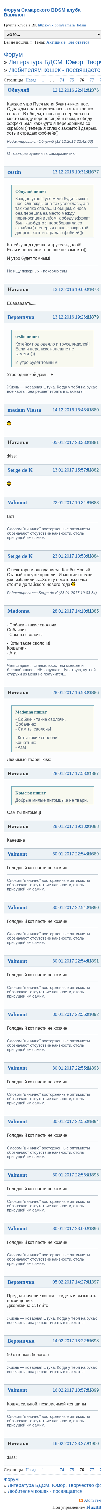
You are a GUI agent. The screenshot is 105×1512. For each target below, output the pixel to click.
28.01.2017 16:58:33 (72, 692)
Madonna (19, 611)
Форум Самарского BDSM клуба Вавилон (42, 12)
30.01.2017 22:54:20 (72, 854)
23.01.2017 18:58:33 (72, 556)
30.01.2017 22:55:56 (72, 1121)
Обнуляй (19, 90)
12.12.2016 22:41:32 (72, 90)
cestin (14, 172)
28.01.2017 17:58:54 (72, 773)
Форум (13, 54)
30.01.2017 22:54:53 (72, 961)
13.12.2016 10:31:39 (72, 172)
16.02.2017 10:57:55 (72, 1390)
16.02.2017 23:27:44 (72, 1443)
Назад (31, 80)
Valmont (17, 502)
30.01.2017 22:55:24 (72, 1068)
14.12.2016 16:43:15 (72, 410)
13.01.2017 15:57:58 (72, 470)
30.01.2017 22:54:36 (72, 907)
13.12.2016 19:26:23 (72, 317)
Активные (55, 42)
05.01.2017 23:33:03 (72, 442)
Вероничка (21, 317)
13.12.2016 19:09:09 (72, 289)
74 (62, 80)
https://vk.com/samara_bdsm (62, 25)
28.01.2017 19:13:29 (72, 826)
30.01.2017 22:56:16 (72, 1175)
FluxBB (93, 1507)
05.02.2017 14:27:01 (72, 1282)
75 (72, 80)
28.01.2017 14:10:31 (72, 611)
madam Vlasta (24, 410)
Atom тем (92, 1500)
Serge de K (20, 470)
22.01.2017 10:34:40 (72, 502)
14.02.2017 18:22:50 (72, 1341)
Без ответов (79, 42)
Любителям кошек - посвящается (56, 69)
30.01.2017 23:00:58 (72, 1228)
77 (92, 80)
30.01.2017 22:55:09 (72, 1014)
